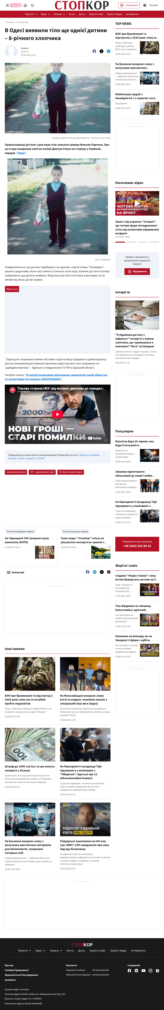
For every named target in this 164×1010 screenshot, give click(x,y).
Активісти (10, 980)
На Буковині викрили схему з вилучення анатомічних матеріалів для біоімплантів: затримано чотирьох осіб (28, 847)
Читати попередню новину (20, 531)
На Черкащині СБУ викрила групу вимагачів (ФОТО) (27, 540)
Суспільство (23, 22)
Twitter (20, 458)
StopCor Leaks (96, 14)
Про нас (9, 965)
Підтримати (131, 5)
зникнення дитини (15, 472)
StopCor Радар (114, 14)
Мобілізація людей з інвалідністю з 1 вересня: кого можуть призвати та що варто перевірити (135, 100)
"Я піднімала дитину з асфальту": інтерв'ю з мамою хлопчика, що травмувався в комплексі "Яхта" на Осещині (134, 341)
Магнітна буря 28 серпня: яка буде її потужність (134, 443)
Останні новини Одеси (70, 472)
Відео (44, 14)
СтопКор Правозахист (17, 970)
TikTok (40, 458)
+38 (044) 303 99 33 (137, 546)
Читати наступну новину (75, 531)
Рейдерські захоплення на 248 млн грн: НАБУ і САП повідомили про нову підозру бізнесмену (84, 845)
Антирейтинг (132, 14)
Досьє (82, 14)
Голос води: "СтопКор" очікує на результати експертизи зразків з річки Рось (82, 542)
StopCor (25, 48)
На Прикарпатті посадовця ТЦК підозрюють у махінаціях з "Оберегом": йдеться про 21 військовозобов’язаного (81, 772)
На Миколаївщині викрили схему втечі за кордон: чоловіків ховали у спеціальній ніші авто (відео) (83, 700)
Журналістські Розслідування (21, 975)
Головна (10, 22)
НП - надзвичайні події (42, 472)
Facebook (94, 455)
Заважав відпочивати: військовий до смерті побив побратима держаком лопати (134, 476)
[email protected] (33, 1003)
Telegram (83, 455)
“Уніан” (21, 153)
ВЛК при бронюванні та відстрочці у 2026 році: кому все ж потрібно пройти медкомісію (29, 700)
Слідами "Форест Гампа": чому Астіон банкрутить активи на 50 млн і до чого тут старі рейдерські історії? (136, 581)
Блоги (72, 14)
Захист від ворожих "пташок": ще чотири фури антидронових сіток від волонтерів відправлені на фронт (137, 227)
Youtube (12, 458)
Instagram (30, 458)
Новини (58, 14)
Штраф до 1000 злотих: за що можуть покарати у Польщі (30, 768)
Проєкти (29, 14)
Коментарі (18, 572)
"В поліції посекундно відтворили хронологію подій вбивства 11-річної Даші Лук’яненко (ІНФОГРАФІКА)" (56, 377)
